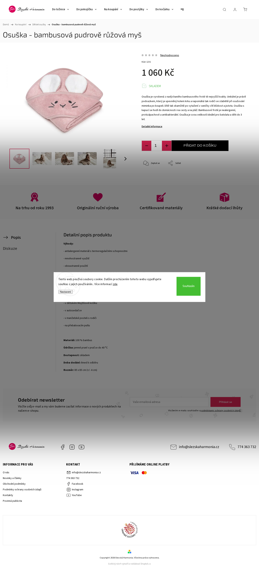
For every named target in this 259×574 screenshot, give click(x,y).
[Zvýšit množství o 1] (166, 146)
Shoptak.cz (145, 563)
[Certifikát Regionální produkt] (129, 530)
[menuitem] (60, 9)
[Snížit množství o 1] (146, 146)
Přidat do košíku (200, 145)
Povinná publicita (12, 501)
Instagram (72, 447)
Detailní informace (152, 126)
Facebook (62, 447)
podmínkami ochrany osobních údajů (220, 410)
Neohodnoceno (169, 55)
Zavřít (238, 176)
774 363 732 (247, 447)
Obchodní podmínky (14, 484)
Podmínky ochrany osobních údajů (22, 489)
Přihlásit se (225, 401)
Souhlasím (189, 286)
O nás (6, 472)
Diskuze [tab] (10, 248)
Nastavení (65, 291)
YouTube (81, 447)
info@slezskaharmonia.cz (199, 447)
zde (115, 284)
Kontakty (8, 495)
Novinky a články (12, 478)
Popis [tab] (16, 237)
